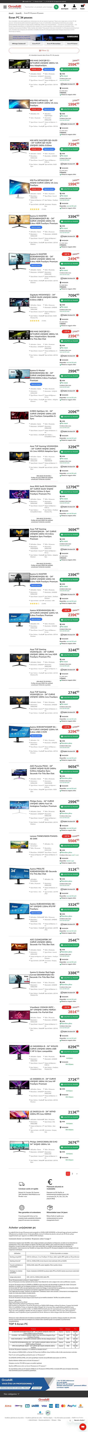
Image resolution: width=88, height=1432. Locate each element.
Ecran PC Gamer (72, 43)
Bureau (11, 1302)
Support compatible (15, 1300)
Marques (54, 1420)
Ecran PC (19, 13)
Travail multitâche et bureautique (16, 1266)
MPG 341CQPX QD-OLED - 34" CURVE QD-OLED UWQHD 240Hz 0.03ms (33, 1347)
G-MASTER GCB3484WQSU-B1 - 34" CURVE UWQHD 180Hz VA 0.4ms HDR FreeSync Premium (33, 1343)
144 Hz (29, 1257)
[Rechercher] (56, 7)
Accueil (11, 13)
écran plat (14, 1288)
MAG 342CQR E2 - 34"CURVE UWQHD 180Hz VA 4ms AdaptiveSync (33, 1339)
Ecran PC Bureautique (54, 43)
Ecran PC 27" (36, 43)
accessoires (16, 1296)
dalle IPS (46, 1277)
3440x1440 (44, 1232)
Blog (59, 1420)
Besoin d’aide (38, 1)
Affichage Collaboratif (18, 43)
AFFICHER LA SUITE (44, 1374)
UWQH (51, 1232)
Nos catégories (10, 1394)
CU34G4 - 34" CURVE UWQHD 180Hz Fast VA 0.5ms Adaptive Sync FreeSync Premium (33, 1336)
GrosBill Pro (27, 1)
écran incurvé (44, 1261)
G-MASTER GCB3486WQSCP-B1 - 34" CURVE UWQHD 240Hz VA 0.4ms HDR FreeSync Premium (33, 1333)
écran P (71, 21)
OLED (59, 1271)
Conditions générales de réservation (14, 1418)
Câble (11, 1304)
